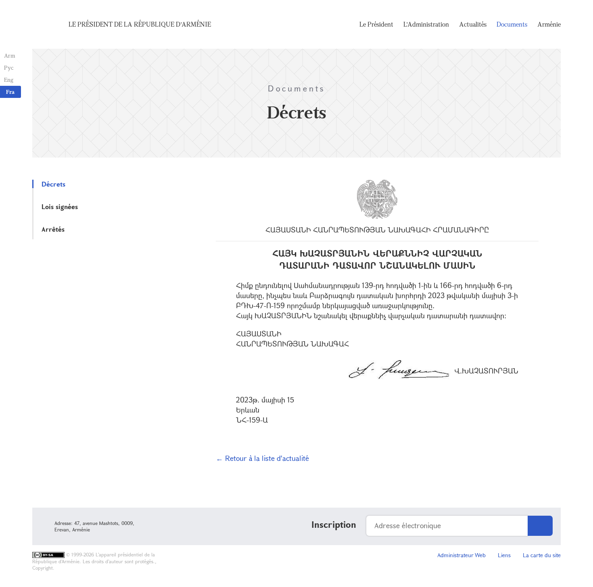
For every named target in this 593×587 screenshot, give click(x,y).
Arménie (549, 24)
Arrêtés (53, 229)
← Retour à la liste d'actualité (262, 458)
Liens (504, 555)
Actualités (473, 24)
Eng (8, 79)
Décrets (53, 184)
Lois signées (60, 206)
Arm (9, 55)
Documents (512, 24)
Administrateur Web (461, 555)
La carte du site (542, 555)
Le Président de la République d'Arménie (140, 24)
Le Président (376, 24)
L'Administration (426, 24)
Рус (8, 67)
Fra (10, 91)
